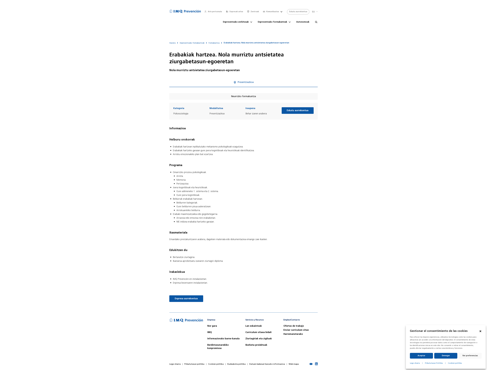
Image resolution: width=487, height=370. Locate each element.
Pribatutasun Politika (434, 363)
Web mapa (294, 364)
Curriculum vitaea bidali (258, 332)
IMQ (209, 332)
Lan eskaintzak (253, 326)
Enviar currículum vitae (296, 330)
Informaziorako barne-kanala (223, 339)
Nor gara (212, 326)
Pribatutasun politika (194, 364)
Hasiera (172, 43)
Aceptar (421, 356)
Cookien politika (455, 363)
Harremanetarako (293, 334)
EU (313, 12)
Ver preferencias (470, 356)
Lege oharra (415, 363)
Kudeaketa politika (236, 364)
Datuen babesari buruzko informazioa (267, 364)
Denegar (446, 356)
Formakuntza (214, 43)
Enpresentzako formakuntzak (192, 43)
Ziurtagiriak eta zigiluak (258, 339)
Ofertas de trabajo (293, 326)
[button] (480, 331)
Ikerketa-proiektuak (256, 345)
